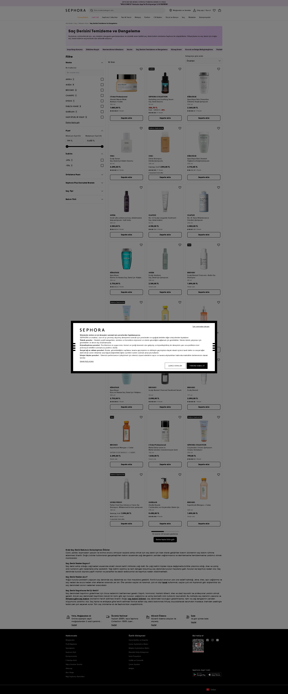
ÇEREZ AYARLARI (175, 366)
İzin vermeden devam (201, 326)
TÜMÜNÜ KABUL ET (197, 366)
